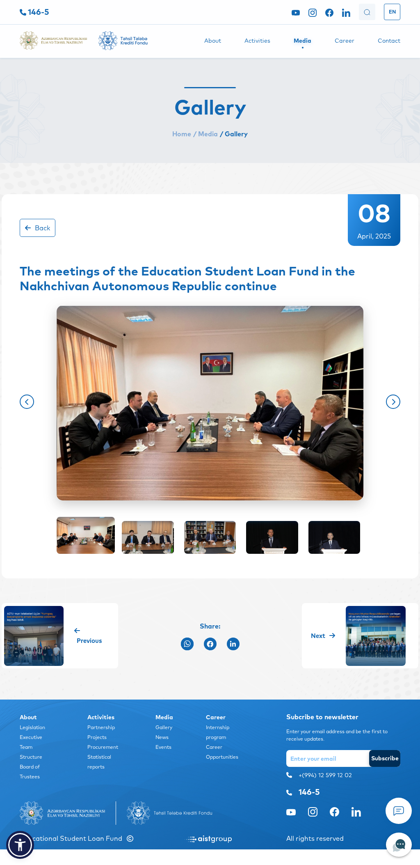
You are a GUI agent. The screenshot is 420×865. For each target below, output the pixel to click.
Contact (389, 40)
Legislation (32, 727)
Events (163, 747)
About (212, 40)
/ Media (205, 134)
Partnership (101, 727)
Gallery (163, 727)
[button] (27, 402)
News (162, 737)
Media (302, 40)
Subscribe (385, 758)
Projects (97, 737)
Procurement (102, 747)
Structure (31, 757)
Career (344, 40)
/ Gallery (234, 134)
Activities (257, 40)
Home (181, 134)
